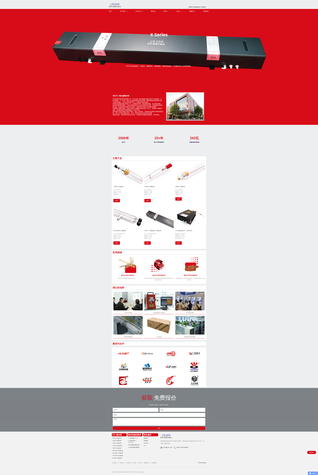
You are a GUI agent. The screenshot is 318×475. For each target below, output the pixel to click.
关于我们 (122, 11)
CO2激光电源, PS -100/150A (132, 441)
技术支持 (146, 443)
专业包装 (159, 337)
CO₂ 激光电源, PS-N (133, 438)
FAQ (145, 445)
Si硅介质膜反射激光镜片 (134, 444)
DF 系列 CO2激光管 (117, 458)
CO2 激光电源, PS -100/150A (183, 230)
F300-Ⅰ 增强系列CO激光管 (152, 230)
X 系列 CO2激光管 (116, 448)
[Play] (185, 106)
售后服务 (146, 440)
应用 (165, 11)
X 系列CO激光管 (149, 186)
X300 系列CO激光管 (119, 230)
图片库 (153, 11)
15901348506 (202, 463)
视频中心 (192, 11)
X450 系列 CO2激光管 (117, 455)
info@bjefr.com (167, 447)
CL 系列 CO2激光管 (117, 445)
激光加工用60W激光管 (127, 275)
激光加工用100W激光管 (190, 275)
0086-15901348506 (182, 447)
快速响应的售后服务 (190, 337)
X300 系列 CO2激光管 (117, 453)
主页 (110, 11)
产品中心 (138, 11)
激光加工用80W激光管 (159, 275)
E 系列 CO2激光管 (116, 438)
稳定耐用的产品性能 (159, 312)
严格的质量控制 (128, 337)
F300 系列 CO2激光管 (117, 450)
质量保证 (146, 438)
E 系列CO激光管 (118, 186)
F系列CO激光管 (180, 186)
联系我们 (206, 11)
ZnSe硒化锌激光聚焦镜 (133, 447)
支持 (177, 11)
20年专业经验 (128, 312)
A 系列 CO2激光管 (116, 440)
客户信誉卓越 (190, 312)
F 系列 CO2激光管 (116, 443)
